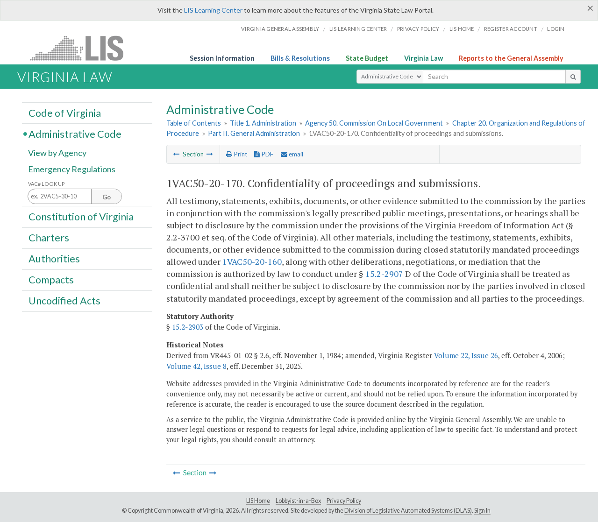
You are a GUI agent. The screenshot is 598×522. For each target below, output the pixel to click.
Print (239, 154)
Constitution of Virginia (81, 216)
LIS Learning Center (213, 10)
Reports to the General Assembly (511, 58)
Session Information (222, 58)
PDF (266, 154)
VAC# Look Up (46, 184)
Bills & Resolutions (300, 58)
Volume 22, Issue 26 (466, 355)
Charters (48, 238)
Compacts (51, 280)
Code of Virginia (64, 112)
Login (555, 29)
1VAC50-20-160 (252, 261)
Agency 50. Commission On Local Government (374, 123)
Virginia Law (423, 58)
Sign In (482, 510)
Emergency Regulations (71, 169)
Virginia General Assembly (280, 29)
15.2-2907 (384, 273)
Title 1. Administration (263, 123)
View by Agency (57, 153)
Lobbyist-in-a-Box (298, 500)
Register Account (510, 29)
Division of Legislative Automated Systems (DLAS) (408, 510)
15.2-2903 (187, 327)
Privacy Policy (418, 29)
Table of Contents (193, 123)
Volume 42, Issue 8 (196, 366)
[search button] (573, 77)
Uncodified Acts (64, 301)
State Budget (367, 58)
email (295, 154)
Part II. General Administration (254, 133)
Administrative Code (74, 133)
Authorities (54, 259)
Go (106, 197)
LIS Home (258, 500)
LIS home (461, 29)
